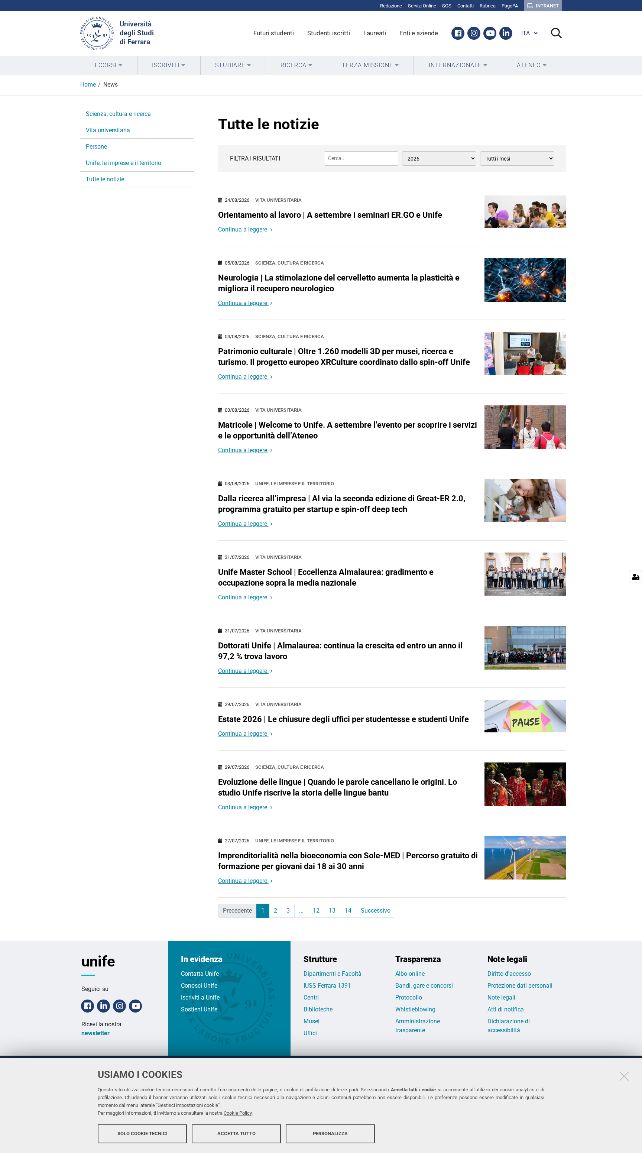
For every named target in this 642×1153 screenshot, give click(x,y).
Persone (96, 146)
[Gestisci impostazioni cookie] (635, 576)
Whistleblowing (415, 1009)
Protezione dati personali (519, 985)
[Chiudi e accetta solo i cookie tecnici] (624, 1076)
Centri (311, 997)
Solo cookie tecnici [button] (142, 1133)
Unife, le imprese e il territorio (294, 483)
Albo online (410, 973)
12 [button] (316, 910)
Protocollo (408, 997)
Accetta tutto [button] (236, 1133)
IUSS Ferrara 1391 (327, 985)
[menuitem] (108, 65)
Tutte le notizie (105, 179)
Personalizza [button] (330, 1133)
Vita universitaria (278, 200)
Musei (312, 1021)
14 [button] (348, 910)
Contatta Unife (200, 973)
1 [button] (263, 910)
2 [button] (275, 910)
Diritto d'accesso (509, 973)
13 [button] (332, 910)
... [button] (301, 910)
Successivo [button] (375, 910)
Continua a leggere (242, 229)
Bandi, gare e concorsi (424, 985)
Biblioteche (318, 1009)
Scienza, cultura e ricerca (289, 263)
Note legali (501, 997)
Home (88, 84)
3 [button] (288, 910)
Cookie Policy (238, 1113)
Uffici (310, 1033)
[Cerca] (553, 33)
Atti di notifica (505, 1009)
